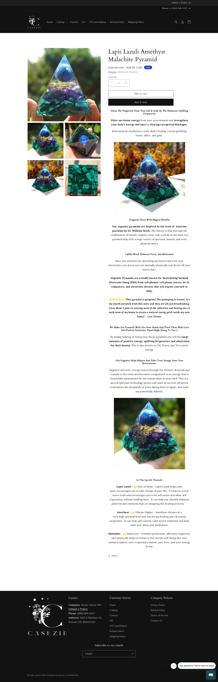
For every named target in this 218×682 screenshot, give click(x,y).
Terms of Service (159, 615)
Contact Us (156, 620)
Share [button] (115, 555)
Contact (114, 615)
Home (113, 605)
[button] (61, 22)
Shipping (112, 72)
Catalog (113, 610)
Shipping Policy (118, 636)
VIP (111, 620)
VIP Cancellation (118, 625)
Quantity (112, 77)
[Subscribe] (132, 653)
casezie (38, 675)
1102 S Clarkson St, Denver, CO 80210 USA (60, 675)
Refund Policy (117, 631)
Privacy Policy (158, 605)
